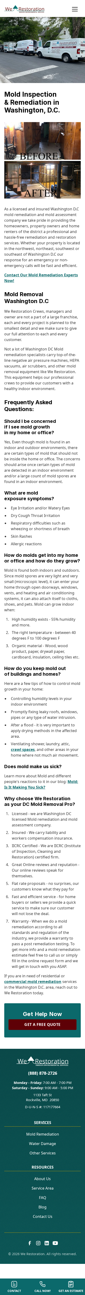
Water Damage (42, 1143)
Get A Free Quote (42, 1024)
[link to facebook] (30, 1243)
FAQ (42, 1197)
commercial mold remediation (32, 981)
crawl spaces (23, 749)
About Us (42, 1178)
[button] (73, 9)
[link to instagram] (38, 1243)
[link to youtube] (55, 1243)
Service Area (43, 1188)
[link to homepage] (24, 9)
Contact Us (42, 1216)
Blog (42, 1207)
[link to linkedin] (47, 1243)
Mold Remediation (42, 1134)
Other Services (43, 1153)
